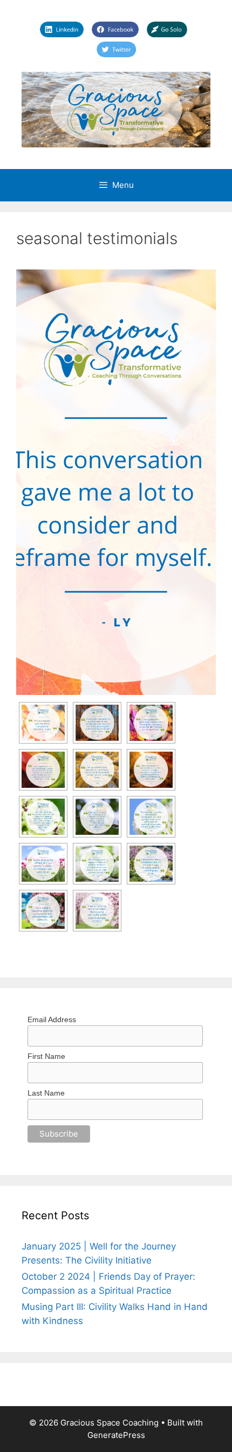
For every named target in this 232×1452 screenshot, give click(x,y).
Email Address (52, 1019)
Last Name (46, 1093)
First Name (46, 1056)
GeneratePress (116, 1435)
